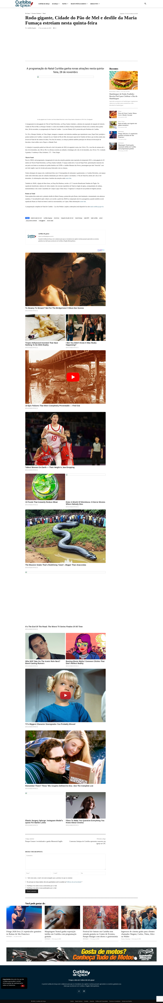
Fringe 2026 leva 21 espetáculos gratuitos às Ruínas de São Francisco (127, 135)
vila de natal (50, 220)
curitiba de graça (48, 218)
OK (22, 986)
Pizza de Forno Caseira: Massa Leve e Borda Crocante (127, 114)
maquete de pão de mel (67, 218)
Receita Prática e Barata (78, 4)
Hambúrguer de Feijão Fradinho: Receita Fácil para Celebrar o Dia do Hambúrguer (123, 96)
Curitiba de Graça (44, 4)
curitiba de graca (32, 28)
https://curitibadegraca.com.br (45, 236)
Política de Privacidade (102, 1001)
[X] (114, 28)
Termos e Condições (114, 1001)
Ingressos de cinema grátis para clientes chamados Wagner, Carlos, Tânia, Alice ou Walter (138, 934)
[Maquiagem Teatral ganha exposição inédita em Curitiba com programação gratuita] (113, 146)
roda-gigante (42, 220)
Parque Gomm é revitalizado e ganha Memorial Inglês (43, 841)
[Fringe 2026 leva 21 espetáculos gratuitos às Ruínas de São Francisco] (113, 134)
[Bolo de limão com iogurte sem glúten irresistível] (113, 124)
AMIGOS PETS (94, 4)
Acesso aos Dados (127, 1001)
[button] (145, 4)
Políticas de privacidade (73, 882)
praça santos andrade (31, 220)
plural (100, 218)
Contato (86, 1001)
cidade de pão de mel (36, 218)
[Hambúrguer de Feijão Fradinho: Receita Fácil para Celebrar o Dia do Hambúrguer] (123, 80)
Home (72, 1001)
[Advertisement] (81, 45)
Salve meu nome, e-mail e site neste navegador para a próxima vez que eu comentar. (50, 878)
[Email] (131, 28)
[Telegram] (136, 28)
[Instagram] (84, 991)
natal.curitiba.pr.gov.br (96, 206)
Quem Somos (78, 1001)
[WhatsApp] (123, 28)
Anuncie (92, 1001)
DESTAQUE (121, 131)
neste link (68, 178)
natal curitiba (94, 218)
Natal (44, 13)
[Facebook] (110, 28)
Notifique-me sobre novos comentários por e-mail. (42, 885)
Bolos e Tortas (121, 121)
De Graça (55, 4)
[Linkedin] (127, 28)
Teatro (64, 4)
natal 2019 (86, 218)
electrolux (56, 218)
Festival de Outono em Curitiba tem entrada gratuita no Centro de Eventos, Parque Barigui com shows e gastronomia (100, 934)
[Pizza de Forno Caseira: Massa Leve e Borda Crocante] (113, 114)
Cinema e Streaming (125, 939)
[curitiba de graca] (31, 237)
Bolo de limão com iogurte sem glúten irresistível (127, 124)
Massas (119, 111)
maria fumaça (78, 218)
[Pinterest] (118, 28)
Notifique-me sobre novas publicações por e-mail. (42, 888)
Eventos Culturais (36, 13)
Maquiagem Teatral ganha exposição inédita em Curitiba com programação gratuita (127, 146)
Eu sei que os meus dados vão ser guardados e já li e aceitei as (54, 882)
